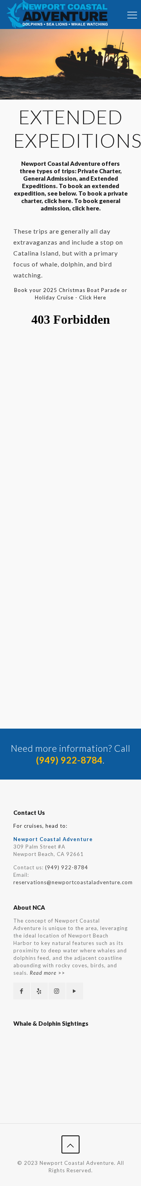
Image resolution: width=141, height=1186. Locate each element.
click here (57, 200)
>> (47, 973)
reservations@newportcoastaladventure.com (73, 882)
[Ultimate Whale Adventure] (60, 14)
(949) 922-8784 (66, 867)
